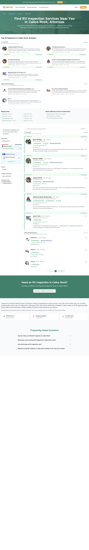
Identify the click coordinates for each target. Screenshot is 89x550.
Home (4, 13)
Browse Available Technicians (44, 291)
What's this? (39, 54)
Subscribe (60, 2)
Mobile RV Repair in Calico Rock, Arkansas (56, 114)
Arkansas (20, 13)
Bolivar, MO (28, 120)
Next (62, 271)
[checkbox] (1, 181)
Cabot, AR (27, 114)
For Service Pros (43, 7)
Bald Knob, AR (7, 114)
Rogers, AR (28, 116)
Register (83, 7)
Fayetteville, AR (7, 118)
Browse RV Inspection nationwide (55, 118)
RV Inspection (11, 13)
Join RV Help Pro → (11, 161)
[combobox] (11, 141)
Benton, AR (6, 116)
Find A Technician (20, 7)
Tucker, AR (28, 118)
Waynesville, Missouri (9, 120)
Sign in (76, 7)
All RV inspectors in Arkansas (53, 116)
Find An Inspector (32, 7)
